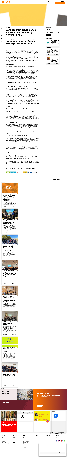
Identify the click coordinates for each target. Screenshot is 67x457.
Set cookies (61, 452)
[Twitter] (61, 1)
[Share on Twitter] (1, 32)
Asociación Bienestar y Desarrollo (18, 50)
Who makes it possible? (5, 443)
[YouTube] (62, 1)
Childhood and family (26, 444)
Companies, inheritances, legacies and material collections (38, 441)
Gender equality (25, 443)
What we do (37, 2)
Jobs (46, 437)
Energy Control (25, 118)
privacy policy (57, 402)
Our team (3, 438)
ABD (2, 437)
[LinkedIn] (63, 1)
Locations (57, 438)
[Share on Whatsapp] (1, 41)
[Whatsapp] (64, 1)
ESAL (33, 50)
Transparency (4, 441)
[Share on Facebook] (1, 35)
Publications (3, 444)
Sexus (33, 118)
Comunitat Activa (29, 141)
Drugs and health (25, 442)
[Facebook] (58, 1)
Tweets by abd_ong (25, 412)
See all (24, 437)
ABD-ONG (53, 411)
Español (51, 1)
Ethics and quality (4, 442)
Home (7, 27)
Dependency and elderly (27, 438)
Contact (52, 2)
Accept (43, 452)
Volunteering (25, 447)
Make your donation (60, 2)
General (24, 446)
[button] (17, 438)
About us (32, 2)
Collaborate (47, 2)
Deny (52, 452)
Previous (3, 182)
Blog (42, 2)
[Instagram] (60, 1)
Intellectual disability (26, 441)
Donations (35, 438)
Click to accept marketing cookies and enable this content (25, 413)
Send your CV (47, 438)
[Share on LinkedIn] (1, 38)
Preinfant (30, 118)
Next (2, 388)
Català (54, 1)
